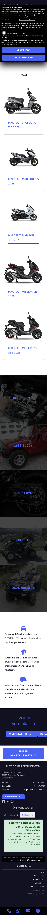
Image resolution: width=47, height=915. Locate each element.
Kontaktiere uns (13, 796)
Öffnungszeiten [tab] (10, 815)
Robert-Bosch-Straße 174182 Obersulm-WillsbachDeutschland (14, 775)
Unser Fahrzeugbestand (23, 753)
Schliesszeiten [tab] (27, 815)
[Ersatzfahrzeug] (23, 628)
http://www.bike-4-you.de (34, 790)
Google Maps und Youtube (16, 33)
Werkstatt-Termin (21, 733)
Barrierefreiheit (37, 886)
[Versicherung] (23, 651)
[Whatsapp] (18, 911)
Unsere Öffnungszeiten (30, 860)
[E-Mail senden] (28, 911)
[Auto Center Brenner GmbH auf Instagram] (9, 802)
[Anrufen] (9, 911)
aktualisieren (38, 890)
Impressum (39, 876)
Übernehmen (23, 50)
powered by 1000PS (35, 893)
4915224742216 (38, 786)
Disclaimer (39, 883)
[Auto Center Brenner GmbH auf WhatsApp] (13, 802)
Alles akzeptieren (23, 57)
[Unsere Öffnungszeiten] (38, 911)
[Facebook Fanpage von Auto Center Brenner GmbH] (4, 802)
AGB (42, 872)
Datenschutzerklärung (27, 20)
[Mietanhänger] (23, 679)
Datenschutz (38, 879)
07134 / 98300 (39, 782)
